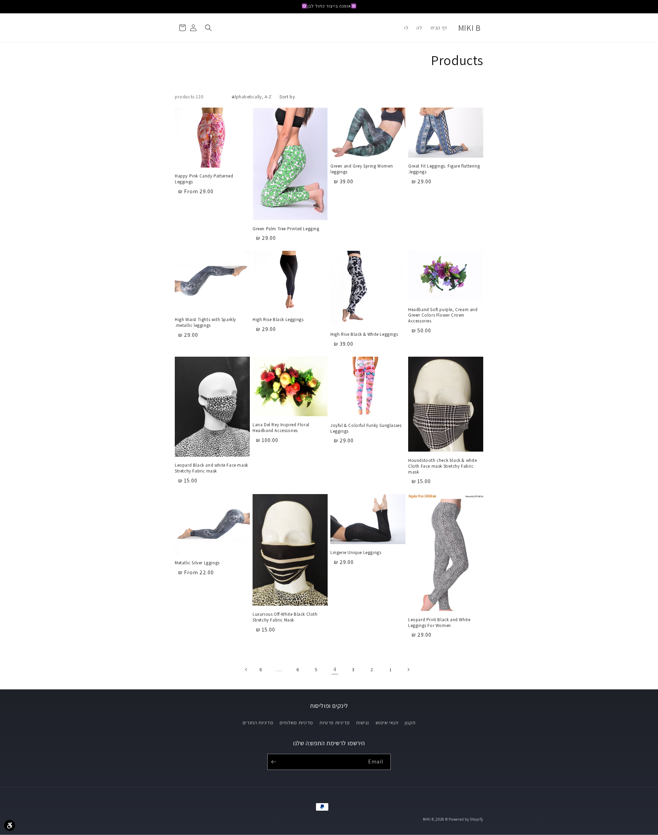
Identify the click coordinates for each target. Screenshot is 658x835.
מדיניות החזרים (258, 723)
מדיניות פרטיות (334, 723)
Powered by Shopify (466, 819)
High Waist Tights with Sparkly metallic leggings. (205, 322)
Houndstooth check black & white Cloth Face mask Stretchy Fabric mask (442, 466)
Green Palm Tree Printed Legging (286, 229)
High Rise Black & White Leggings (364, 334)
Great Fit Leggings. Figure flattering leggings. (444, 169)
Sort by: (287, 97)
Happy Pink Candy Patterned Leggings (204, 179)
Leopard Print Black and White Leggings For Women (439, 622)
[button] (208, 27)
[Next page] (245, 669)
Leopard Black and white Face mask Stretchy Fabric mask (211, 468)
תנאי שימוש (387, 723)
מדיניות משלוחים (296, 723)
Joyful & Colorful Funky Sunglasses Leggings (365, 428)
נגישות (362, 723)
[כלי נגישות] (9, 825)
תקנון (410, 723)
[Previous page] (408, 669)
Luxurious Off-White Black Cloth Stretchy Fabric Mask (285, 617)
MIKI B (428, 819)
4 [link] (335, 669)
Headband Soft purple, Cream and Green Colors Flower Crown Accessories (443, 315)
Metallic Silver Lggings (197, 563)
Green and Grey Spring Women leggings (361, 169)
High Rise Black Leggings (278, 319)
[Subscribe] (274, 762)
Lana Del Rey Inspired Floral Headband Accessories (281, 427)
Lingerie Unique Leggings (355, 552)
